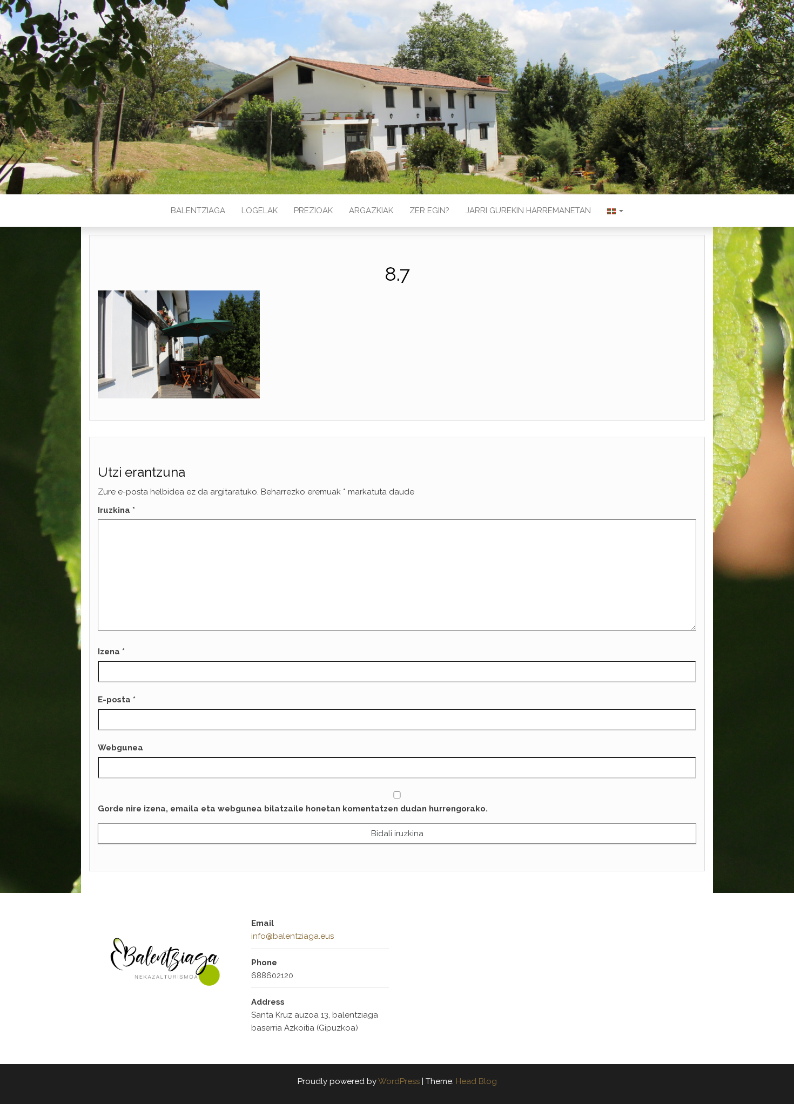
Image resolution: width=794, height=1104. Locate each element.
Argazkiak (371, 210)
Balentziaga (198, 210)
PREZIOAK (313, 210)
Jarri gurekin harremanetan (528, 210)
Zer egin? (429, 210)
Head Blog (476, 1081)
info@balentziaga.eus (292, 936)
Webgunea (120, 748)
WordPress (399, 1081)
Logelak (259, 210)
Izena (111, 651)
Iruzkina (116, 510)
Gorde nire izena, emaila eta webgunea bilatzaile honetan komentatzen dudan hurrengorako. (293, 809)
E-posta (117, 700)
